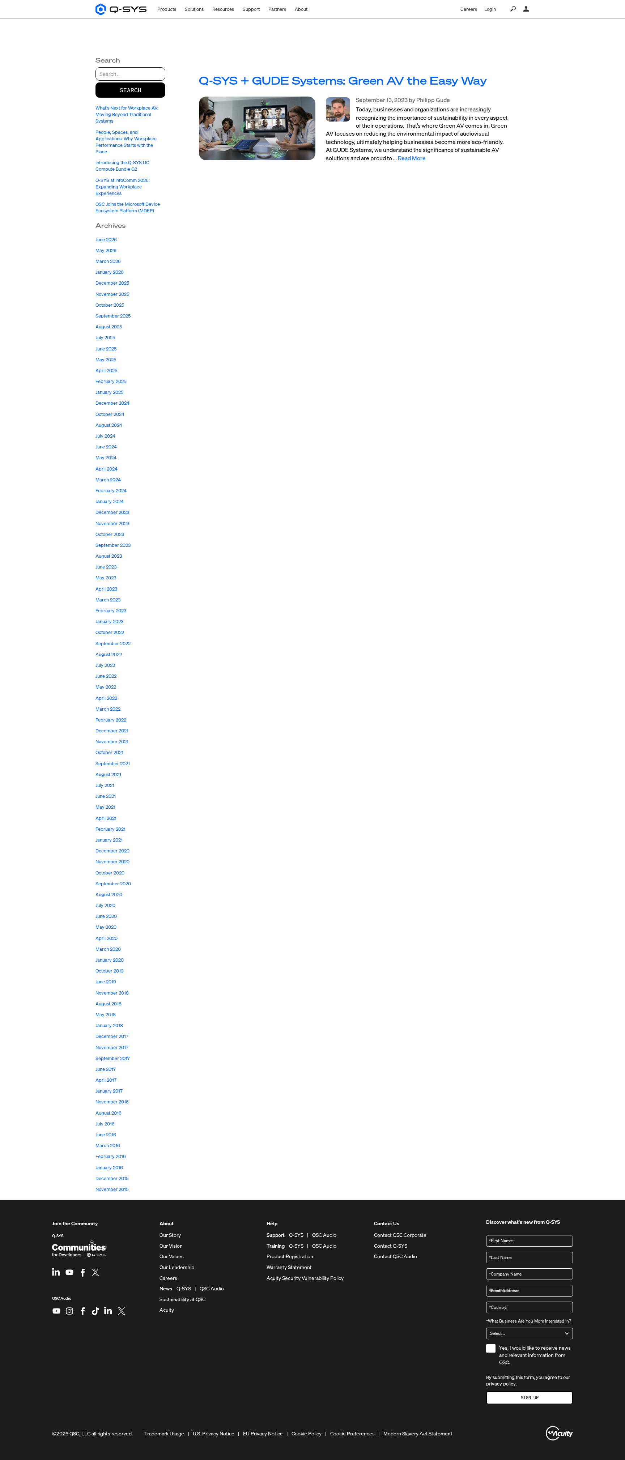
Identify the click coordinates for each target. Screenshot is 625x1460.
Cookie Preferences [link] (352, 1433)
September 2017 (112, 1058)
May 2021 (105, 807)
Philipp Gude (433, 100)
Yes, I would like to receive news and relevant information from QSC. (535, 1354)
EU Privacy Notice (263, 1433)
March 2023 (107, 600)
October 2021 (109, 752)
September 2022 (113, 643)
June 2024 (106, 447)
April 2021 (105, 818)
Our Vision (171, 1246)
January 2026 (109, 272)
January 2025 (109, 392)
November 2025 (112, 294)
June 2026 (106, 240)
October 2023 (109, 534)
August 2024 (108, 425)
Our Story (170, 1235)
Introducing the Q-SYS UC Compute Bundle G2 (122, 165)
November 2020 (112, 862)
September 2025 (113, 316)
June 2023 (105, 567)
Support (251, 9)
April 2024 (106, 469)
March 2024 (108, 480)
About (301, 9)
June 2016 (105, 1135)
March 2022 (107, 709)
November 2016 (112, 1102)
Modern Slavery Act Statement (417, 1433)
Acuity (167, 1310)
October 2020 (109, 873)
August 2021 (108, 774)
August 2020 (108, 894)
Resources (223, 9)
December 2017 (111, 1036)
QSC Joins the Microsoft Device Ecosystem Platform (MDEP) (127, 207)
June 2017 (105, 1069)
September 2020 (113, 884)
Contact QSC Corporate (400, 1235)
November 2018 (112, 993)
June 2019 (105, 982)
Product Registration (290, 1256)
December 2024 (112, 403)
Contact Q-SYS (390, 1245)
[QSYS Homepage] (120, 9)
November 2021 (111, 741)
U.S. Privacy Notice (213, 1433)
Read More (412, 158)
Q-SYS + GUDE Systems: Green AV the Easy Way (343, 80)
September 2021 (112, 764)
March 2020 (108, 949)
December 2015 (111, 1178)
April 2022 (106, 698)
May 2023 (105, 578)
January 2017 (109, 1091)
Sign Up (530, 1397)
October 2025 (109, 305)
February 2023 (110, 611)
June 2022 (105, 676)
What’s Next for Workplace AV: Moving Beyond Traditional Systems (126, 114)
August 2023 (108, 556)
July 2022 (105, 665)
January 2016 (109, 1168)
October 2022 (109, 632)
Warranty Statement (289, 1267)
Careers (468, 9)
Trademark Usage (164, 1433)
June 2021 (105, 796)
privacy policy (501, 1384)
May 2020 (105, 927)
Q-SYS (57, 1235)
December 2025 (112, 283)
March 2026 (108, 261)
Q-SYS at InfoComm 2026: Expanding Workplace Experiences (122, 186)
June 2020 (106, 916)
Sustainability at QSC (182, 1299)
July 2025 (105, 338)
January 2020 (109, 960)
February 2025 (110, 381)
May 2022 (105, 687)
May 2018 (105, 1015)
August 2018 (108, 1004)
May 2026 (105, 250)
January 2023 (109, 621)
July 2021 (104, 785)
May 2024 (105, 458)
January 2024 (109, 501)
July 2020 (105, 905)
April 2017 (105, 1080)
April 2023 (106, 589)
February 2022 (110, 720)
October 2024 (109, 414)
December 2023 (112, 512)
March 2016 (107, 1145)
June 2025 (105, 349)
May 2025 (105, 360)
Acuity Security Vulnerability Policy (305, 1278)
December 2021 (111, 731)
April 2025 (106, 370)
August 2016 (108, 1113)
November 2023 (112, 523)
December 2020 (112, 851)
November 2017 (111, 1047)
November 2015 (111, 1189)
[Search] (513, 9)
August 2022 (108, 654)
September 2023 (113, 545)
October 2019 (109, 971)
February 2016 (110, 1156)
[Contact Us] (526, 9)
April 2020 (106, 938)
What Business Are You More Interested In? (528, 1321)
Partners (277, 9)
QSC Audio (61, 1301)
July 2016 (105, 1124)
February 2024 (111, 491)
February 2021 (110, 829)
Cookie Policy (307, 1433)
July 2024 (105, 436)
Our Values (172, 1256)
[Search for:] (130, 74)
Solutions (194, 9)
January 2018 (109, 1025)
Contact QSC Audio (395, 1256)
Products (166, 9)
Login (490, 9)
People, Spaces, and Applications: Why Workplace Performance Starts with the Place (126, 142)
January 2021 (109, 840)
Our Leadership (177, 1267)
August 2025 (108, 327)
